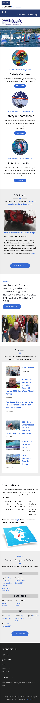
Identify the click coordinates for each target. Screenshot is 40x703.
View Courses (20, 634)
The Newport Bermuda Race (20, 158)
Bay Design (29, 699)
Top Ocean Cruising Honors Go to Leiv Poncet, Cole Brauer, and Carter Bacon (19, 405)
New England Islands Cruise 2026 (20, 580)
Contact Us (5, 671)
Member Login (33, 15)
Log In (17, 520)
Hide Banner (21, 15)
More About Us (11, 307)
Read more (20, 86)
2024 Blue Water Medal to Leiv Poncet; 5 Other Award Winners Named (20, 428)
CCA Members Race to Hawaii (26, 459)
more (33, 253)
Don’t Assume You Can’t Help (19, 232)
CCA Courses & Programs (20, 69)
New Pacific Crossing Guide (27, 444)
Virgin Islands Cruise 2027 (19, 618)
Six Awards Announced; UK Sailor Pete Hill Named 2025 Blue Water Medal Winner (20, 386)
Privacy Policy (6, 668)
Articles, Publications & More (20, 111)
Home (4, 665)
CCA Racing (4, 41)
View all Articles (20, 266)
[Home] (12, 21)
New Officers (28, 367)
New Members (16, 7)
